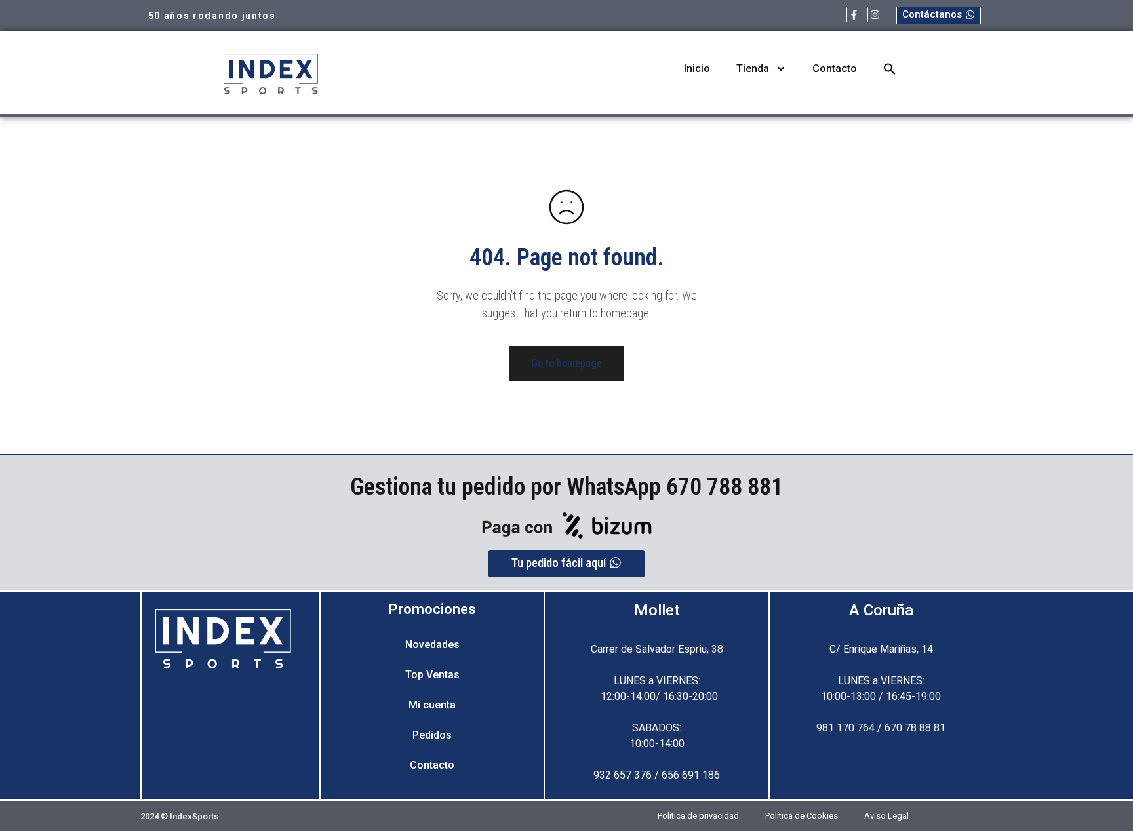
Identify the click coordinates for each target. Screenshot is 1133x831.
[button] (889, 69)
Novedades (432, 644)
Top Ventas (432, 674)
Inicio (697, 68)
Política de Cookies (801, 816)
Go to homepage (566, 363)
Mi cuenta (432, 705)
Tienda (752, 68)
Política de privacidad (698, 816)
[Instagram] (875, 14)
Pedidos (432, 735)
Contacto (834, 68)
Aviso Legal (886, 816)
